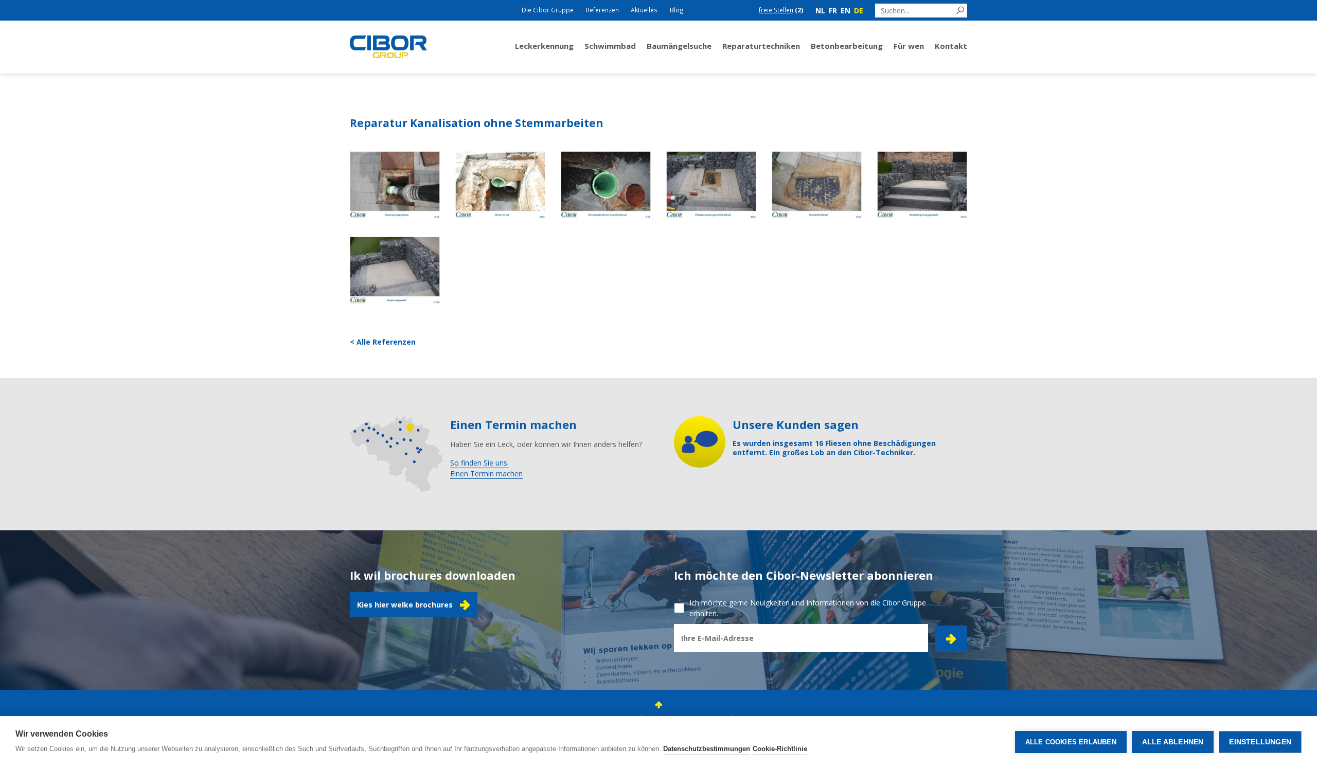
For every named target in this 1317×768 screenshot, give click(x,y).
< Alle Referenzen (383, 342)
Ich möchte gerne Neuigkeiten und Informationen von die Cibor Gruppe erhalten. (807, 608)
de (858, 10)
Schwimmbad (610, 46)
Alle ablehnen (1173, 742)
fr (833, 10)
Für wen (909, 46)
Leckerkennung (544, 46)
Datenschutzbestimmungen (706, 749)
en (845, 10)
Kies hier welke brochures (405, 605)
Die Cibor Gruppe (548, 10)
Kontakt (951, 46)
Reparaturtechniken (761, 46)
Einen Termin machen (486, 473)
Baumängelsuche (679, 46)
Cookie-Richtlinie (780, 749)
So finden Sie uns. (479, 463)
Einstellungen (1260, 742)
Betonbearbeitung (847, 46)
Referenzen (602, 10)
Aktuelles (644, 10)
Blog (677, 10)
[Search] (960, 10)
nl (820, 10)
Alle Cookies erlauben (1070, 742)
